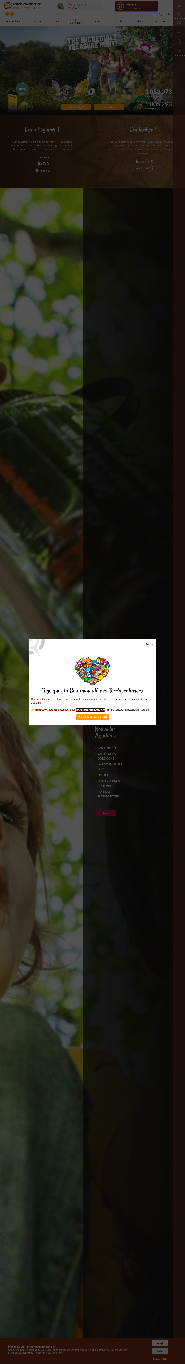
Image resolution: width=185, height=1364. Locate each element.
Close (147, 644)
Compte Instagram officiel (92, 717)
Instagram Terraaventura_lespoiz (130, 710)
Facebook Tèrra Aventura (90, 710)
